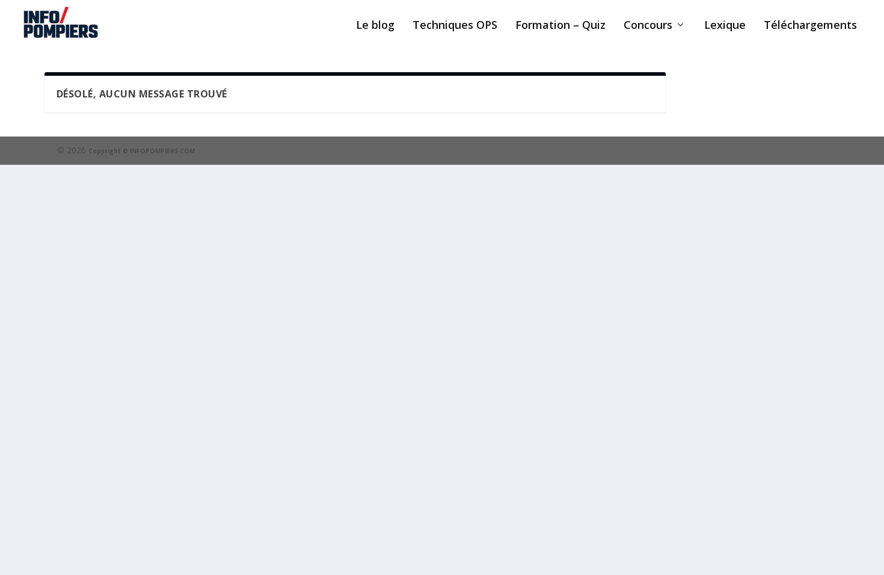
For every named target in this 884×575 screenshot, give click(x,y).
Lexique (725, 26)
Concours (648, 26)
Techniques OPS (455, 26)
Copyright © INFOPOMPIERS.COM (141, 151)
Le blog (375, 26)
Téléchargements (810, 26)
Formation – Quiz (560, 26)
